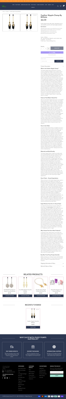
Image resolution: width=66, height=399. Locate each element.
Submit (56, 375)
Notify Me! (59, 61)
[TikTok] (7, 378)
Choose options (9, 295)
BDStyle (45, 37)
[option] (9, 288)
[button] (3, 284)
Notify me (33, 327)
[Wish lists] (60, 6)
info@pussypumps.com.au (10, 371)
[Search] (58, 6)
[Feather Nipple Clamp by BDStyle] (33, 313)
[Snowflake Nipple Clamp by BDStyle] (25, 282)
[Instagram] (5, 378)
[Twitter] (9, 378)
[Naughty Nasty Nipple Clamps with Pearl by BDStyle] (41, 282)
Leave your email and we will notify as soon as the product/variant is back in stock (52, 58)
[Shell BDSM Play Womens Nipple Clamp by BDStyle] (10, 282)
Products (7, 11)
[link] (48, 48)
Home (4, 11)
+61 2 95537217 (9, 370)
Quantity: (42, 46)
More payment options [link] (52, 54)
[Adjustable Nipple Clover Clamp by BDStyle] (56, 282)
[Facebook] (2, 378)
